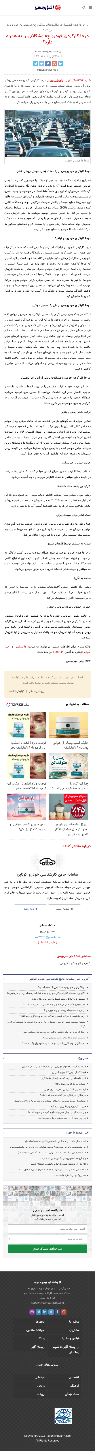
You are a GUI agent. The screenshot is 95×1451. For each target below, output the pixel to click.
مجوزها (40, 1322)
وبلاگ (41, 1338)
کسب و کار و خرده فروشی (75, 963)
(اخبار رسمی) (55, 80)
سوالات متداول (35, 1330)
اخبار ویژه (83, 1058)
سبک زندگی (72, 1394)
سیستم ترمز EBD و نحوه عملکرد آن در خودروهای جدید (58, 999)
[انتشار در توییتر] (41, 63)
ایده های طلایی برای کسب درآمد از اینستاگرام (64, 1078)
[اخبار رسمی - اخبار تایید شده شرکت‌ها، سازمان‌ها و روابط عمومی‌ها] (47, 7)
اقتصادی (74, 1377)
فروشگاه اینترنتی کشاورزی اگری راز (69, 1072)
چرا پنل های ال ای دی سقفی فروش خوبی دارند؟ (62, 1118)
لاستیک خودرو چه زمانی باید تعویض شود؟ (64, 1038)
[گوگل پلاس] (63, 1312)
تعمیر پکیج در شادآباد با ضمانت (70, 1175)
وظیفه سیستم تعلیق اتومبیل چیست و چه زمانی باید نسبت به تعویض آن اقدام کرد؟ (46, 1024)
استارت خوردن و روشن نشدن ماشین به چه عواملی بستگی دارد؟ (54, 1032)
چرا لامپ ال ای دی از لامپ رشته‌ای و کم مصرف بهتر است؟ (57, 1112)
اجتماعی (40, 1377)
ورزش (41, 1385)
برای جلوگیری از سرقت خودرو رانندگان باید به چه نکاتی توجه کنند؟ (52, 1016)
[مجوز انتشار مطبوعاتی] (63, 1416)
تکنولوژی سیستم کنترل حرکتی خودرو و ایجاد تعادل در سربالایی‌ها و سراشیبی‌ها (46, 993)
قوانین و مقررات (70, 1338)
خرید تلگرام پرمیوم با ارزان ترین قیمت (67, 1107)
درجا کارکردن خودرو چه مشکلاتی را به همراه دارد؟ (61, 987)
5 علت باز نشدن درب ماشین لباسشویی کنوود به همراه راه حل (55, 1141)
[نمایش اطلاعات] (47, 942)
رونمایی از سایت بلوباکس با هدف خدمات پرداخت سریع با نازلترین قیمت (50, 1101)
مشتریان (74, 1330)
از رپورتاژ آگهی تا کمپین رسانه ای (66, 1350)
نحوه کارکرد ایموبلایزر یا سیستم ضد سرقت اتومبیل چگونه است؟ (53, 1044)
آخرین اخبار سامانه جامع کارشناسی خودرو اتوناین (59, 979)
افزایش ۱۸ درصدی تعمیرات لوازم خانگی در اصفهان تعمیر (58, 1164)
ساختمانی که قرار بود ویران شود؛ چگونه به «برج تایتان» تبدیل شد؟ (52, 1170)
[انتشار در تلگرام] (35, 63)
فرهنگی (74, 1385)
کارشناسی (20, 646)
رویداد (41, 1394)
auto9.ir (58, 652)
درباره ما (74, 1322)
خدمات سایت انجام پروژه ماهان (70, 1084)
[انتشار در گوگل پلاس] (54, 63)
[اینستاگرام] (32, 1312)
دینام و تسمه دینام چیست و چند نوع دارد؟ (64, 1010)
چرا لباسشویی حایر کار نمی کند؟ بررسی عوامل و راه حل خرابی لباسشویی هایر (48, 1147)
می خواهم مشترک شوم (47, 1248)
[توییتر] (51, 1312)
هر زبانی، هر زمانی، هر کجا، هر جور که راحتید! (63, 1095)
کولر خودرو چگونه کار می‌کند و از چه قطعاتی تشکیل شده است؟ (54, 1005)
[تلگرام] (38, 1312)
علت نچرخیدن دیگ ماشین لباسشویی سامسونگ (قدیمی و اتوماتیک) (52, 1153)
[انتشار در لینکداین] (60, 63)
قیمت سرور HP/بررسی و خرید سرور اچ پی (65, 1090)
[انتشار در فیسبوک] (48, 63)
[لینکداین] (45, 1312)
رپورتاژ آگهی (38, 1347)
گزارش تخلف (17, 691)
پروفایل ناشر (36, 691)
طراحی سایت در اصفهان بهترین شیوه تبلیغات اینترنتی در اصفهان (54, 1067)
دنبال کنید (29, 909)
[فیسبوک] (57, 1312)
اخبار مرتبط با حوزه (77, 1132)
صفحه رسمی (63, 909)
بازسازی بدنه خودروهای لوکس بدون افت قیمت (63, 1158)
